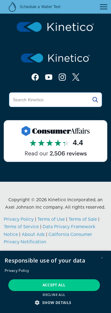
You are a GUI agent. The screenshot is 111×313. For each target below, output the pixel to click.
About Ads (33, 234)
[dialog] (55, 282)
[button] (55, 302)
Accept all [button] (54, 285)
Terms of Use (51, 219)
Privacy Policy (19, 219)
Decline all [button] (54, 294)
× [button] (102, 257)
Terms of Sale (82, 219)
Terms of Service (21, 226)
